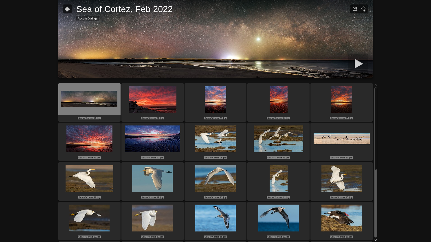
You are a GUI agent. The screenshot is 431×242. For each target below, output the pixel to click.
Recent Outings (87, 18)
